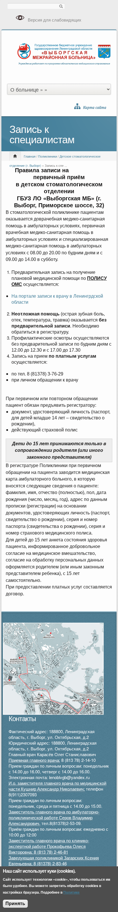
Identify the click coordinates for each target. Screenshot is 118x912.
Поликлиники (47, 156)
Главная (30, 156)
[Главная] (64, 53)
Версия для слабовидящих (54, 20)
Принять (15, 903)
